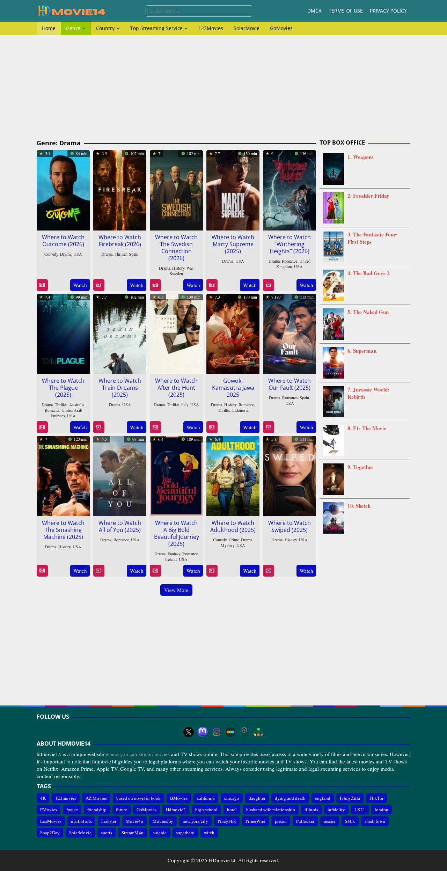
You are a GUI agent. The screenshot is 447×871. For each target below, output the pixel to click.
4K (43, 798)
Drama (65, 254)
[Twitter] (188, 732)
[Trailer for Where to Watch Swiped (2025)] (268, 571)
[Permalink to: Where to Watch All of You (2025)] (120, 474)
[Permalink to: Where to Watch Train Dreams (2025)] (120, 332)
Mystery (227, 545)
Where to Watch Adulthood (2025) (233, 526)
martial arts (81, 821)
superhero (185, 832)
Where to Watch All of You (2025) (119, 526)
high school (206, 809)
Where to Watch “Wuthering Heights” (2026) (289, 244)
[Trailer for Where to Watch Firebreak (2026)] (98, 285)
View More (176, 589)
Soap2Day (50, 832)
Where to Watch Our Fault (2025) (289, 384)
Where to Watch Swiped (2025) (289, 526)
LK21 (359, 809)
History (178, 268)
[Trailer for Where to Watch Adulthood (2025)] (212, 571)
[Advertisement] (223, 87)
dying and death (290, 798)
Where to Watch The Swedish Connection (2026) (176, 247)
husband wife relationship (270, 809)
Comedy (51, 254)
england (322, 798)
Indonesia (240, 410)
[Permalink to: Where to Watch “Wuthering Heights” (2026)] (289, 189)
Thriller (121, 254)
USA (77, 254)
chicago (231, 798)
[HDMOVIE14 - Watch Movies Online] (72, 10)
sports (106, 832)
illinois (311, 809)
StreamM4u (133, 832)
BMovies (179, 798)
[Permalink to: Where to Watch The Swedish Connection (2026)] (176, 189)
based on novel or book (138, 798)
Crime (234, 539)
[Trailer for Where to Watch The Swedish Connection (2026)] (155, 285)
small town (375, 821)
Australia (76, 404)
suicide (160, 832)
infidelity (336, 809)
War (189, 268)
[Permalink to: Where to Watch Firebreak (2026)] (120, 189)
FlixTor (376, 798)
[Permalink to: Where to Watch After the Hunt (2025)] (176, 332)
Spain (133, 254)
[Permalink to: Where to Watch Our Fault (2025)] (289, 332)
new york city (195, 821)
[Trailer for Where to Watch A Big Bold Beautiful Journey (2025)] (155, 571)
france (72, 809)
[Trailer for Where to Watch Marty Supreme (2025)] (212, 285)
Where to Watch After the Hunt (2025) (176, 387)
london (381, 809)
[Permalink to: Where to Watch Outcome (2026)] (63, 189)
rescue (330, 821)
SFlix (350, 821)
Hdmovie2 (176, 809)
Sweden (176, 273)
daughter (257, 798)
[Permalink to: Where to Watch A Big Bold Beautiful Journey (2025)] (176, 474)
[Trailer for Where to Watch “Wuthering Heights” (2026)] (268, 285)
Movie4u (134, 821)
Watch (80, 284)
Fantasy (174, 553)
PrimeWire (255, 821)
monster (108, 821)
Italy (184, 404)
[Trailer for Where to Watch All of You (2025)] (98, 571)
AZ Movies (96, 798)
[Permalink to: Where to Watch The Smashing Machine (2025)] (63, 474)
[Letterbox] (230, 732)
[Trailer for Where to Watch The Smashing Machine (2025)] (42, 571)
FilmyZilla (350, 798)
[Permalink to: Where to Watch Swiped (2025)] (289, 474)
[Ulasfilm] (244, 732)
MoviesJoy (163, 821)
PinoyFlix (227, 821)
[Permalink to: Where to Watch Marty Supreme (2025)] (233, 189)
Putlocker (305, 821)
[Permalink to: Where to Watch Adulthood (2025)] (233, 474)
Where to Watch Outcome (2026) (63, 240)
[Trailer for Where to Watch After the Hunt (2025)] (155, 427)
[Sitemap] (258, 732)
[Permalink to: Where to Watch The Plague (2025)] (63, 332)
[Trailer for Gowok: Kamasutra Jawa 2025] (212, 427)
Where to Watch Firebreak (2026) (119, 240)
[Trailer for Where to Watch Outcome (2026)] (42, 285)
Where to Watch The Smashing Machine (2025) (63, 530)
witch (209, 832)
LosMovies (50, 821)
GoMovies (146, 809)
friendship (97, 809)
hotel (232, 809)
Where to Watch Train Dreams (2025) (119, 387)
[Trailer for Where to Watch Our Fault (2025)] (268, 427)
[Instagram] (216, 732)
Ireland (171, 559)
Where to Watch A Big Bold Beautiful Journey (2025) (176, 533)
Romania (52, 410)
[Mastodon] (202, 732)
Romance (289, 261)
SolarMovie (80, 832)
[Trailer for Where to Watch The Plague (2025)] (42, 427)
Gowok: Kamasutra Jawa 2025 (233, 387)
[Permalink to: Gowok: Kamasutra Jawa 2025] (233, 332)
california (206, 798)
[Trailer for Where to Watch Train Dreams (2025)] (98, 427)
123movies (65, 798)
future (121, 809)
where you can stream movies (137, 754)
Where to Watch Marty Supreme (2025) (233, 244)
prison (281, 821)
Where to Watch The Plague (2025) (63, 387)
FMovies (48, 809)
